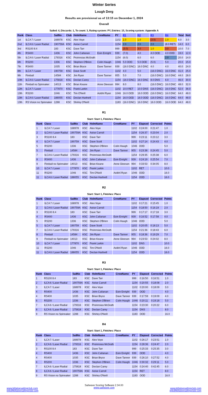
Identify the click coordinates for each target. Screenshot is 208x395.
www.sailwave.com (104, 387)
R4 (166, 35)
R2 (139, 35)
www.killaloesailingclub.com (22, 388)
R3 (152, 35)
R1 (124, 35)
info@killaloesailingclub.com (22, 391)
